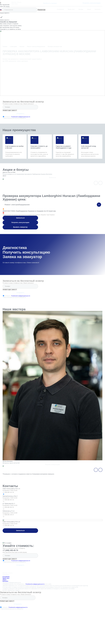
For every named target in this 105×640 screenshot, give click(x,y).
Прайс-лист (71, 9)
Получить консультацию (91, 3)
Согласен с (16, 117)
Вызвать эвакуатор (20, 227)
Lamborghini (13, 46)
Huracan (22, 46)
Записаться (20, 218)
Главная (5, 46)
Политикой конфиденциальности (20, 116)
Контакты (97, 9)
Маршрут (6, 527)
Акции (89, 9)
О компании (60, 9)
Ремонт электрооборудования (36, 46)
